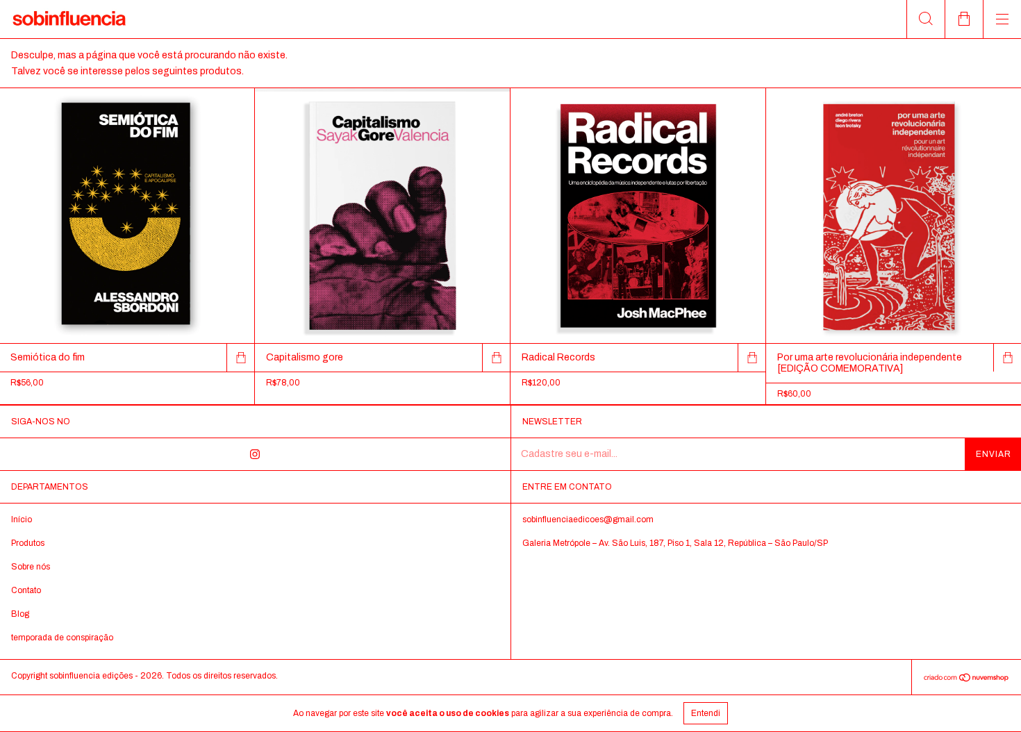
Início (21, 519)
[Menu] (1002, 19)
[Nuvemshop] (966, 679)
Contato (26, 590)
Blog (20, 614)
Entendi (705, 713)
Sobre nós (30, 567)
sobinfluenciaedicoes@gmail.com (588, 519)
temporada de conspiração (62, 637)
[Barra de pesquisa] (925, 19)
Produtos (27, 543)
